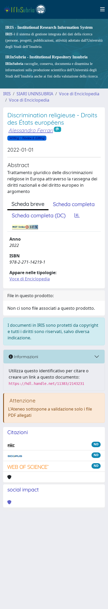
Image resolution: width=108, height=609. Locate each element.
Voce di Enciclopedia (79, 94)
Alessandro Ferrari (30, 130)
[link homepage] (27, 9)
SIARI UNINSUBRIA (35, 94)
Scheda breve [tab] (28, 204)
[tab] (77, 215)
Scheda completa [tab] (74, 204)
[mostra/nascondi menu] (102, 9)
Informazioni (25, 356)
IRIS (7, 94)
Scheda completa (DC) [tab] (39, 215)
